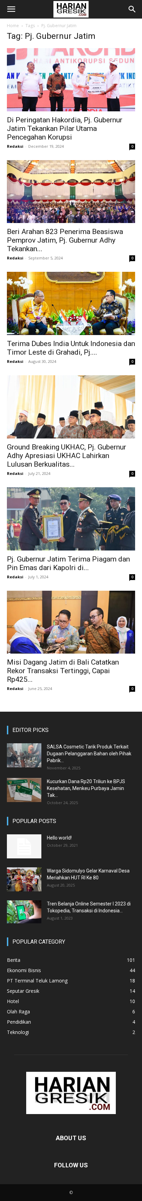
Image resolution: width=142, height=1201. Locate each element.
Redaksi (15, 146)
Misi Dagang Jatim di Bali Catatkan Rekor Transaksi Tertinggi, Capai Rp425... (63, 670)
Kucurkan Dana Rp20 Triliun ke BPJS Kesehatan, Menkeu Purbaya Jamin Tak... (86, 788)
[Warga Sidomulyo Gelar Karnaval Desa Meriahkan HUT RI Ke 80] (24, 879)
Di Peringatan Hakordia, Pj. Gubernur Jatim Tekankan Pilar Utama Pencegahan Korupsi (64, 128)
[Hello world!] (24, 846)
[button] (11, 9)
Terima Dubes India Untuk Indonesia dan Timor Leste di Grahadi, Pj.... (71, 348)
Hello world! (59, 838)
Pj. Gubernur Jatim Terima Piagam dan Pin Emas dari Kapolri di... (68, 563)
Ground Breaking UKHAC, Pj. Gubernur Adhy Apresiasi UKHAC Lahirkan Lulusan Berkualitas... (66, 455)
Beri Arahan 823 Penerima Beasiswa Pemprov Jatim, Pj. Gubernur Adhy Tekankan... (65, 240)
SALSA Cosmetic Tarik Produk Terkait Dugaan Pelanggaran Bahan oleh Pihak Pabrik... (89, 753)
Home (13, 26)
